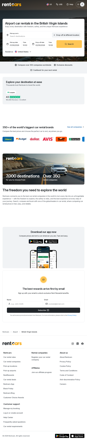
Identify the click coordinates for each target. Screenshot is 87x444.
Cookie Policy (65, 366)
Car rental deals (9, 379)
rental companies (50, 180)
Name (9, 300)
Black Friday (8, 388)
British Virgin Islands (29, 332)
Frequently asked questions (14, 422)
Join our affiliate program (42, 372)
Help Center (8, 417)
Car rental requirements (12, 426)
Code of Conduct (67, 375)
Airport (15, 332)
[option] (15, 353)
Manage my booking (11, 408)
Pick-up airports (9, 371)
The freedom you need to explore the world (35, 190)
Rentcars (6, 332)
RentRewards (8, 375)
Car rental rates (9, 357)
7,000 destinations (23, 176)
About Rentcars (66, 357)
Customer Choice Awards (13, 397)
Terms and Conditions (68, 371)
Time (24, 42)
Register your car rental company (41, 358)
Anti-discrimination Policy (70, 379)
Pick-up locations (10, 366)
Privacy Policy (72, 315)
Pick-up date (14, 42)
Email (46, 300)
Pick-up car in (14, 33)
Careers (63, 384)
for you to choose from (15, 180)
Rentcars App (8, 384)
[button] (13, 92)
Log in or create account (13, 413)
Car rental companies (11, 362)
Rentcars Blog (9, 393)
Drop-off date (40, 42)
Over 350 (51, 176)
